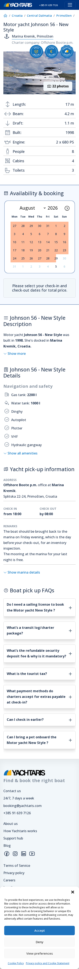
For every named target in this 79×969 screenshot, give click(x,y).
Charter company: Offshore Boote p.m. (42, 42)
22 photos (60, 86)
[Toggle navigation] (70, 5)
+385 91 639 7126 (17, 813)
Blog (7, 845)
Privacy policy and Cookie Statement (47, 963)
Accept (39, 930)
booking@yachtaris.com (22, 805)
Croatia (17, 16)
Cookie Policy (16, 963)
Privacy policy (13, 873)
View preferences (39, 953)
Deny (39, 942)
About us (10, 823)
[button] (73, 892)
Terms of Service (16, 865)
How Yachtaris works (20, 831)
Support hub (13, 838)
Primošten (64, 16)
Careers (9, 880)
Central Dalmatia (39, 16)
